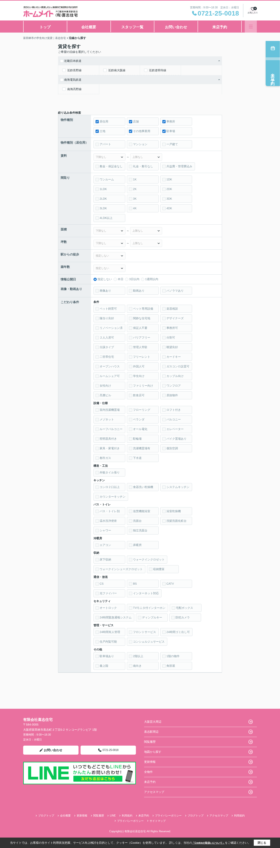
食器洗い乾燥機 (143, 487)
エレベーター (175, 429)
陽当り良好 (107, 318)
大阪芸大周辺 (152, 721)
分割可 (170, 337)
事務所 (170, 121)
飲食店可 (139, 395)
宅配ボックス (184, 607)
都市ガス (105, 458)
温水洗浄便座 (108, 520)
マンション (140, 144)
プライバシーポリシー (168, 815)
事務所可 (172, 327)
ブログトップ (46, 815)
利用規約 (127, 815)
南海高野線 (74, 89)
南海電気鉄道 (72, 79)
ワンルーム (107, 179)
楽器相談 (172, 308)
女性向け (105, 385)
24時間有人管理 (110, 632)
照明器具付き (108, 438)
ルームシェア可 (110, 376)
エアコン (105, 545)
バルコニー (173, 419)
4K (135, 208)
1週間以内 (151, 279)
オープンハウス (110, 366)
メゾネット (107, 419)
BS (135, 583)
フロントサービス (144, 632)
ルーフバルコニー (111, 429)
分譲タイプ (107, 347)
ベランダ (139, 419)
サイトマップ (158, 820)
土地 (102, 131)
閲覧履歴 (150, 741)
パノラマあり (175, 290)
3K (135, 198)
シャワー (105, 530)
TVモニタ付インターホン (149, 607)
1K (135, 179)
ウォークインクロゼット (149, 559)
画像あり (105, 290)
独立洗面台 (140, 530)
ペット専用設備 (143, 308)
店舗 (136, 121)
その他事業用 (141, 131)
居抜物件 (172, 395)
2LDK (103, 198)
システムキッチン (177, 487)
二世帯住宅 (107, 356)
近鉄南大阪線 (116, 70)
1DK (169, 179)
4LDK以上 (106, 218)
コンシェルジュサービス (149, 641)
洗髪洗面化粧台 (176, 520)
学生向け (139, 376)
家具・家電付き (110, 448)
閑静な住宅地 (141, 318)
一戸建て (172, 144)
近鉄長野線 (74, 70)
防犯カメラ (182, 617)
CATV (170, 583)
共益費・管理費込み (179, 166)
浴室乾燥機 (173, 511)
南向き (137, 665)
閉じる (262, 842)
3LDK (103, 208)
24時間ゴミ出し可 (178, 632)
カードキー (173, 356)
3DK (169, 198)
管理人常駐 (140, 347)
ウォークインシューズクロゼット (121, 569)
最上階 (104, 665)
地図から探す (152, 751)
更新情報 (150, 761)
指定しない (105, 279)
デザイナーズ (175, 318)
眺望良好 (172, 347)
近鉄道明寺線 (157, 70)
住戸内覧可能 (108, 641)
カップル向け (175, 376)
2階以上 (138, 656)
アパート (105, 144)
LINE (113, 815)
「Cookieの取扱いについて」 (208, 842)
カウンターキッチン (112, 496)
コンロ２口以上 (110, 487)
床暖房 (137, 545)
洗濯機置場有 (141, 448)
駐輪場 (137, 438)
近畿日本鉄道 (72, 60)
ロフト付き (173, 409)
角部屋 (170, 665)
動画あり (139, 290)
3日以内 (134, 279)
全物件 (148, 771)
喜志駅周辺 (151, 731)
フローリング (141, 409)
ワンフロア (173, 385)
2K (135, 189)
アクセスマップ (154, 792)
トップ (45, 27)
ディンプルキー (152, 617)
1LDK (103, 189)
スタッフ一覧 (132, 27)
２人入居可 (107, 337)
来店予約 (219, 27)
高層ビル (105, 395)
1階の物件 (173, 656)
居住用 (104, 121)
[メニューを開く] (251, 27)
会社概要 (88, 27)
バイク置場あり (176, 438)
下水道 (137, 458)
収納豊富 (159, 569)
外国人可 (139, 366)
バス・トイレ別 (110, 511)
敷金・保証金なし (111, 166)
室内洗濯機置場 (110, 409)
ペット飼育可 (108, 308)
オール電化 (140, 429)
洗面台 (137, 520)
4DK (169, 208)
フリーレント (141, 356)
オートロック (108, 607)
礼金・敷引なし (143, 166)
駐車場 (170, 131)
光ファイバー (108, 593)
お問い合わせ (176, 27)
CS (102, 583)
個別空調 (172, 448)
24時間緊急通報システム (116, 617)
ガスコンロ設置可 (177, 366)
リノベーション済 (111, 327)
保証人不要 (140, 327)
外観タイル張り (110, 472)
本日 (120, 279)
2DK (169, 189)
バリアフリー (141, 337)
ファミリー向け (143, 385)
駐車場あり (107, 656)
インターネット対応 (146, 593)
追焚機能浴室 (141, 511)
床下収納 (105, 559)
